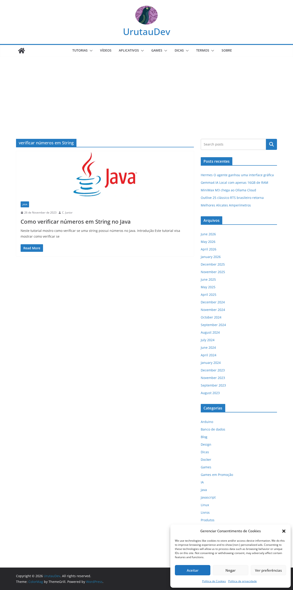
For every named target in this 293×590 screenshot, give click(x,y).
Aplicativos (129, 50)
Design (206, 444)
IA (202, 482)
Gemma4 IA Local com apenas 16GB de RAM (234, 182)
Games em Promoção (217, 474)
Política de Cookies (214, 581)
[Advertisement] (146, 91)
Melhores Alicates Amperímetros (226, 205)
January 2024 (211, 362)
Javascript (208, 497)
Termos (202, 50)
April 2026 (208, 249)
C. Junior (67, 212)
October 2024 (211, 317)
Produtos (207, 520)
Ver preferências (268, 570)
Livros (205, 512)
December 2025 (213, 264)
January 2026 (211, 257)
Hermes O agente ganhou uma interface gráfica (237, 175)
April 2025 (208, 294)
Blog (204, 437)
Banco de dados (213, 429)
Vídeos (105, 50)
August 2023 (210, 393)
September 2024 (213, 325)
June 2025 (208, 279)
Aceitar (192, 570)
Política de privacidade (242, 581)
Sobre (227, 50)
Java (24, 204)
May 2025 (208, 287)
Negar (230, 570)
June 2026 (208, 234)
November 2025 (213, 272)
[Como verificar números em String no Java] (105, 174)
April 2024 (208, 355)
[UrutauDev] (21, 50)
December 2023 (213, 370)
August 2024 (210, 332)
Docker (206, 459)
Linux (205, 505)
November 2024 (213, 309)
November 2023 (213, 378)
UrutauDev (146, 31)
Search (271, 144)
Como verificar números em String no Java (76, 221)
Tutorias (80, 50)
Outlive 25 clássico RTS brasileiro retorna (232, 197)
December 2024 (213, 302)
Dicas (179, 50)
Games (156, 50)
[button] (284, 531)
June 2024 (208, 347)
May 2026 (208, 241)
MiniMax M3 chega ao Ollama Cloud (228, 190)
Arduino (207, 422)
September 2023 (213, 385)
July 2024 (207, 340)
